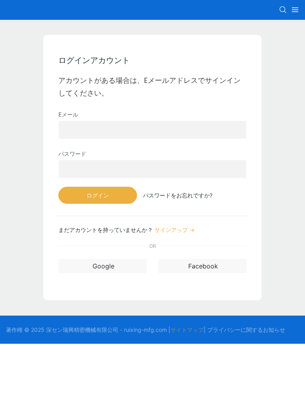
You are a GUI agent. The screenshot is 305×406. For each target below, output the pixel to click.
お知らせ (274, 329)
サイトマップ (187, 329)
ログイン (98, 195)
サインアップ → (174, 229)
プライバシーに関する (235, 329)
